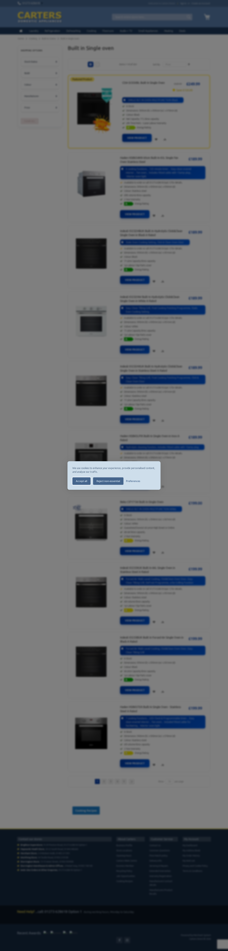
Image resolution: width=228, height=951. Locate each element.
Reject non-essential (108, 481)
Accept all (81, 481)
